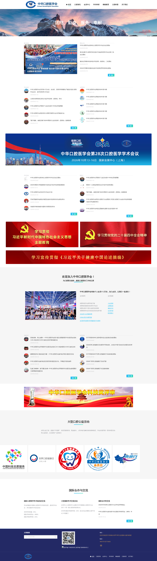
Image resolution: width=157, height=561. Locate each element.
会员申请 (110, 311)
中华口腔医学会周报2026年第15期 (96, 97)
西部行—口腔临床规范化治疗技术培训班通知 (99, 185)
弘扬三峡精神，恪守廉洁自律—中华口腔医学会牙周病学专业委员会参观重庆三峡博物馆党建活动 (53, 370)
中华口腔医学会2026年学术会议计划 (41, 192)
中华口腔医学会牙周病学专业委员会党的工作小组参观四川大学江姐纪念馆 (52, 347)
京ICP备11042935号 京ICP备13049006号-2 (76, 547)
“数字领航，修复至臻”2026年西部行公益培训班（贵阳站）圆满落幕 (50, 120)
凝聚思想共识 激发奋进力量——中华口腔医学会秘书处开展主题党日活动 (52, 354)
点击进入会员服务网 (86, 314)
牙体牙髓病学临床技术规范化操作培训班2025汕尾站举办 (47, 199)
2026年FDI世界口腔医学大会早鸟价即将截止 (111, 505)
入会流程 (110, 303)
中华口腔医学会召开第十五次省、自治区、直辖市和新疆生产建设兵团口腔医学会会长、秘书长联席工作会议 (53, 91)
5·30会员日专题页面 (86, 317)
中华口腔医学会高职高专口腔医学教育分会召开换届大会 (47, 113)
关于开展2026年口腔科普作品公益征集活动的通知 (101, 337)
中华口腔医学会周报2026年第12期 (96, 118)
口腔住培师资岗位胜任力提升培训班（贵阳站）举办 (46, 99)
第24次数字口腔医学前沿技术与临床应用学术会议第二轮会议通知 (97, 53)
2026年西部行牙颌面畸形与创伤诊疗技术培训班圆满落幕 (47, 185)
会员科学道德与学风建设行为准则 (90, 321)
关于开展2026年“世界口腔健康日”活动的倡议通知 (101, 354)
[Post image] (26, 91)
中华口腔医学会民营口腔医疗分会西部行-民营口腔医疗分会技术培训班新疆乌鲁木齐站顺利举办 (109, 201)
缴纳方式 (110, 308)
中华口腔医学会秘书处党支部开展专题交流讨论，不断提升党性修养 (50, 361)
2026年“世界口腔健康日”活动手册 (96, 361)
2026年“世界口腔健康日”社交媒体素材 (97, 368)
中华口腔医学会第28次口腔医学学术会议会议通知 (95, 45)
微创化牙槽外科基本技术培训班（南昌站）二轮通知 (95, 61)
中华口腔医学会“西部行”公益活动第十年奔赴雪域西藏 (46, 106)
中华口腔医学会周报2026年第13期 (96, 111)
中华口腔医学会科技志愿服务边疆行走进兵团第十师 (102, 208)
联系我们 (110, 313)
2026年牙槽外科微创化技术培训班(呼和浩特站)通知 (95, 68)
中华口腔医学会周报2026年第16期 (96, 89)
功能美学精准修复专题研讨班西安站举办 (42, 206)
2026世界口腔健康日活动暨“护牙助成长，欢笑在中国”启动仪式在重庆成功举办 (109, 346)
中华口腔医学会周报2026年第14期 (96, 104)
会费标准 (110, 306)
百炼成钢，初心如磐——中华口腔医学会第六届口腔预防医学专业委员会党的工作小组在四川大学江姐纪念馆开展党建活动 (53, 339)
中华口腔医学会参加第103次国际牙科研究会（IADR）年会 (115, 513)
